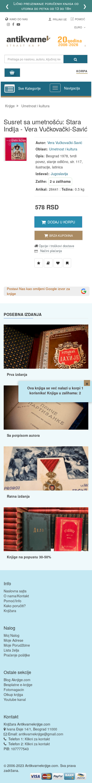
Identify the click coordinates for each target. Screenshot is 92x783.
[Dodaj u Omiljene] (57, 263)
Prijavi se (60, 19)
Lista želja (11, 650)
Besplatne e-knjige (18, 684)
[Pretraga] (75, 59)
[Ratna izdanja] (46, 468)
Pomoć (80, 19)
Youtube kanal (15, 699)
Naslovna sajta (15, 590)
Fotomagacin (14, 689)
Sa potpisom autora (23, 435)
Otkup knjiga (13, 694)
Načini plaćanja (50, 250)
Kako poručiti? (15, 605)
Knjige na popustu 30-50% (29, 556)
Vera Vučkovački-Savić (64, 142)
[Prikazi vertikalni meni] (9, 89)
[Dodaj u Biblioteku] (48, 263)
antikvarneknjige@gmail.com (41, 733)
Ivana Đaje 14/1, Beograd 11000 (32, 729)
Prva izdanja (17, 374)
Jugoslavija (59, 173)
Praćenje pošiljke (17, 655)
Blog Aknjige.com (17, 679)
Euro (78, 27)
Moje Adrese (13, 640)
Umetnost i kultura (35, 105)
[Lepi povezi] (46, 529)
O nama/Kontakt (16, 595)
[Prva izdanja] (46, 347)
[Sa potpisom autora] (46, 407)
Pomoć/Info (12, 600)
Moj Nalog (11, 635)
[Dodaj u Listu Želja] (38, 263)
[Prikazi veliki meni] (55, 88)
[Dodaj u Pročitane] (67, 263)
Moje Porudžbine (17, 645)
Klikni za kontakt (37, 738)
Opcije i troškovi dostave (56, 245)
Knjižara (10, 610)
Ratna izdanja (18, 496)
